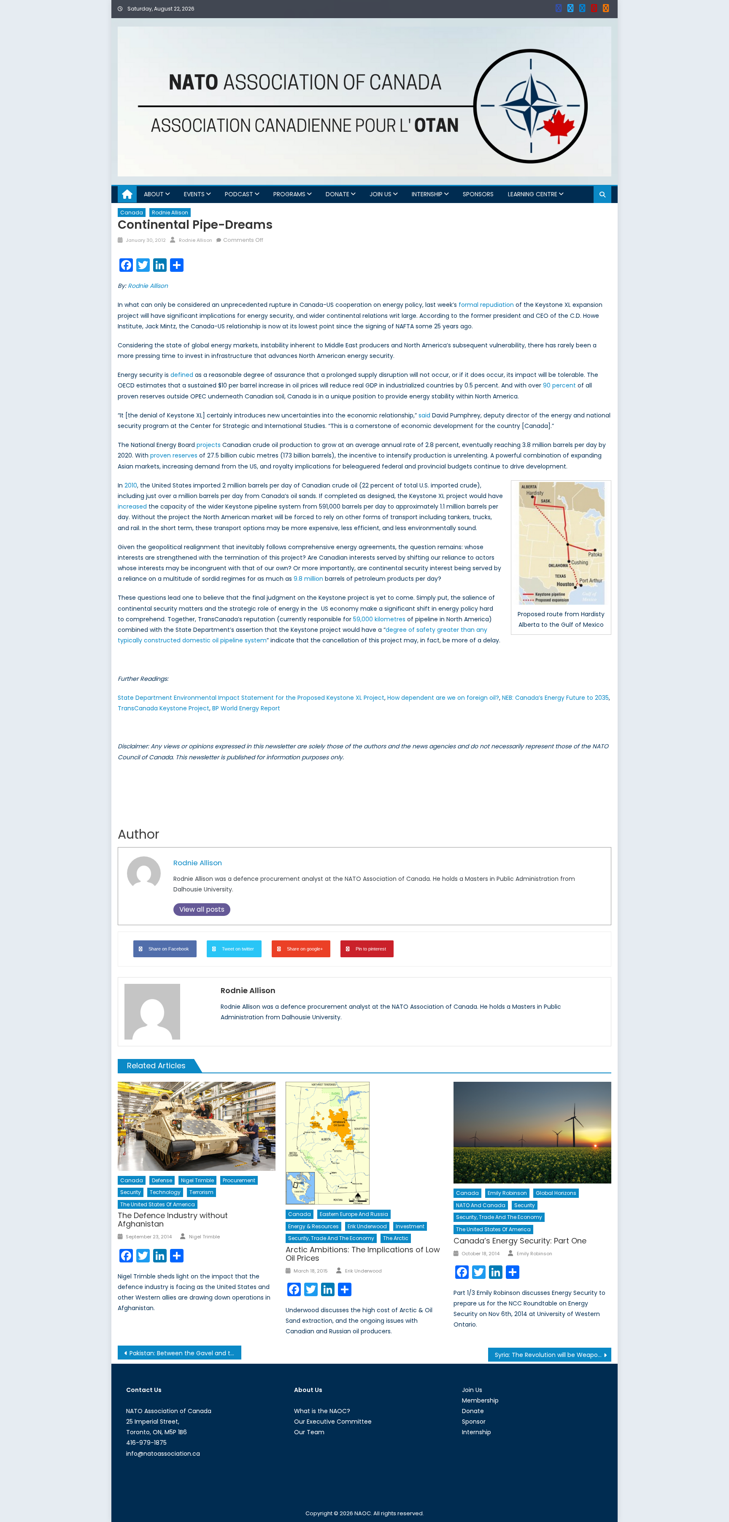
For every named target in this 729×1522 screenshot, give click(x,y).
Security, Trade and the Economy (331, 1238)
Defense (162, 1180)
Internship (427, 194)
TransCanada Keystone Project (163, 708)
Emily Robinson (507, 1193)
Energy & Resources (313, 1226)
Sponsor (474, 1421)
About (154, 194)
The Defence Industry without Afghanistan (173, 1219)
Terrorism (201, 1192)
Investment (410, 1226)
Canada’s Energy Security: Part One (520, 1240)
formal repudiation (486, 305)
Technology (165, 1192)
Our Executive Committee (333, 1421)
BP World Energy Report (246, 708)
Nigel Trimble (197, 1180)
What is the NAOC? (322, 1411)
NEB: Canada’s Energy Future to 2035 (555, 697)
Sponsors (478, 194)
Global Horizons (556, 1193)
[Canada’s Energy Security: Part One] (532, 1132)
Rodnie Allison (170, 212)
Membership (480, 1400)
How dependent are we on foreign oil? (443, 697)
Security (130, 1192)
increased (132, 506)
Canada (131, 212)
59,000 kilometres (379, 619)
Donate (337, 194)
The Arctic (395, 1238)
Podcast (239, 194)
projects (209, 445)
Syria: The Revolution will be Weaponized (553, 1355)
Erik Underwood (367, 1226)
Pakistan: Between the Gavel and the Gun (185, 1353)
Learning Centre (532, 194)
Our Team (309, 1432)
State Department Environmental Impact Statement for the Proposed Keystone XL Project (251, 697)
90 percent (559, 385)
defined (181, 375)
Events (194, 194)
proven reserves (173, 455)
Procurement (239, 1180)
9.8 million (308, 578)
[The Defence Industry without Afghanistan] (196, 1126)
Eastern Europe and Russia (354, 1214)
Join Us (381, 194)
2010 (130, 485)
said (424, 415)
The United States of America (157, 1204)
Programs (289, 194)
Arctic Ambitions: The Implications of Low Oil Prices (363, 1253)
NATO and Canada (480, 1205)
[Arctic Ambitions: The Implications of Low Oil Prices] (364, 1143)
